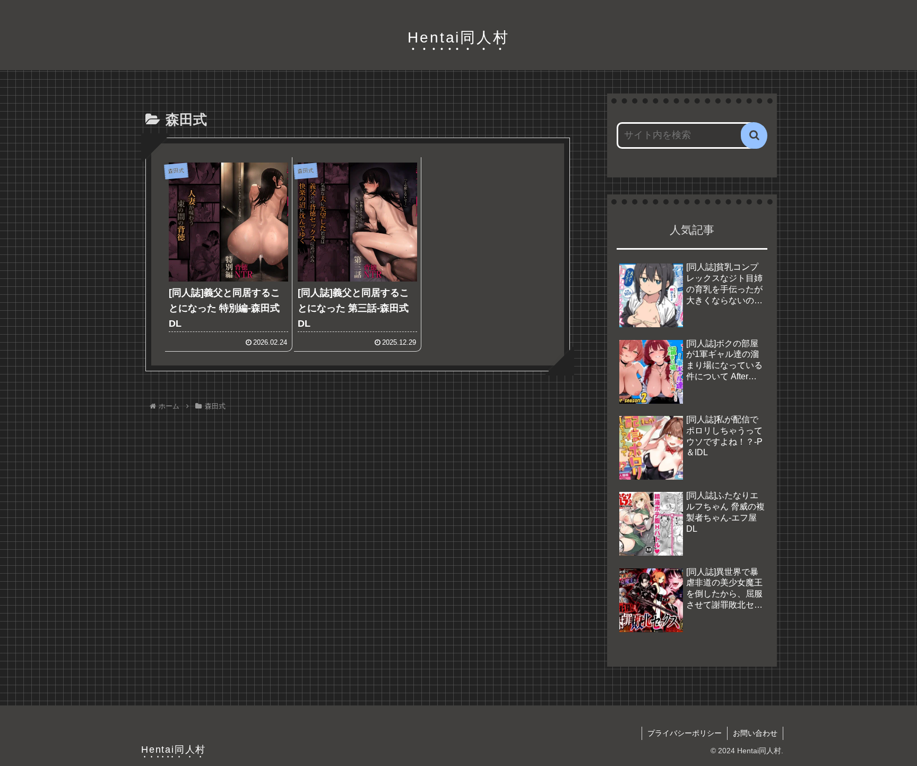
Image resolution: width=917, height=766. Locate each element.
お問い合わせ (755, 733)
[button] (754, 135)
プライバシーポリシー (684, 733)
